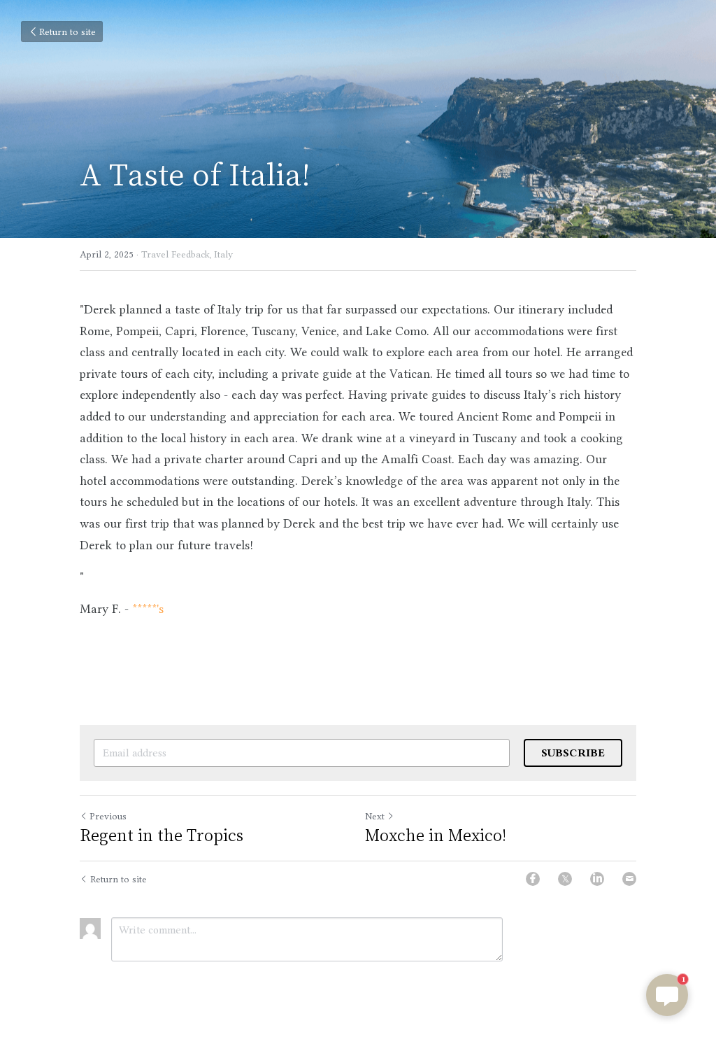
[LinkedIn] (597, 879)
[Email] (629, 879)
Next (375, 815)
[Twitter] (565, 879)
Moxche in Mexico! (435, 834)
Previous (108, 815)
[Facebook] (533, 879)
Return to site (67, 31)
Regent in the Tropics (161, 834)
